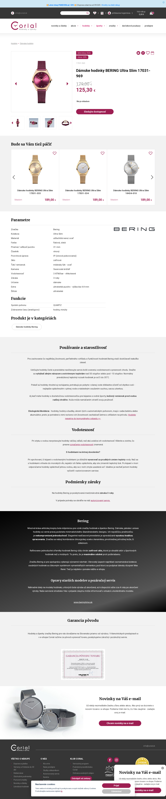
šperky (99, 26)
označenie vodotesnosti (81, 444)
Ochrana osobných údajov (83, 773)
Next (152, 177)
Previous (13, 177)
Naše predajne (49, 767)
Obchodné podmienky (23, 776)
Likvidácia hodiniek (21, 787)
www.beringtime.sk (83, 602)
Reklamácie (18, 773)
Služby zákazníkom (51, 770)
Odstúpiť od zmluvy (81, 778)
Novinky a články (20, 783)
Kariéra (46, 777)
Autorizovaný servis (51, 774)
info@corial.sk (21, 13)
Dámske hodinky (26, 43)
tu (61, 791)
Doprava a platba (20, 764)
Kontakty (46, 780)
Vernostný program (81, 764)
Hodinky (14, 43)
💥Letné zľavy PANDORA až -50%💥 (61, 5)
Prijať (116, 785)
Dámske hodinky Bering (27, 327)
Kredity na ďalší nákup (111, 5)
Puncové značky (20, 780)
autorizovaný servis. (100, 500)
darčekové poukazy (131, 26)
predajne (149, 26)
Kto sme (46, 764)
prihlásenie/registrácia (121, 13)
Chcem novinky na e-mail (120, 723)
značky (112, 26)
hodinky (86, 26)
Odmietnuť (116, 791)
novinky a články (59, 26)
